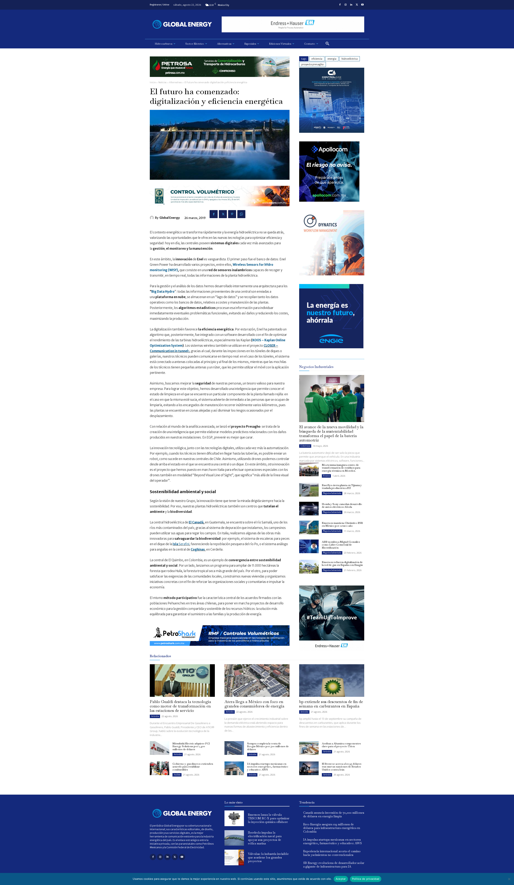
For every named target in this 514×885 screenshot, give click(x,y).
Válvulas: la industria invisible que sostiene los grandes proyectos (268, 857)
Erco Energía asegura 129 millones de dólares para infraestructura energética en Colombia (331, 827)
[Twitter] (357, 5)
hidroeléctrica (350, 58)
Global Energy (169, 218)
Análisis (177, 774)
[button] (327, 43)
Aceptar (341, 878)
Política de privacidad (365, 878)
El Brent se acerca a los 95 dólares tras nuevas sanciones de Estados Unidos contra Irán (341, 766)
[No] (509, 879)
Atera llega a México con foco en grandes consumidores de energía (254, 704)
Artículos (155, 716)
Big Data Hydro (162, 291)
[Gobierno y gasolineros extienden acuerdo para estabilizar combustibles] (159, 768)
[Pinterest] (232, 214)
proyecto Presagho (312, 64)
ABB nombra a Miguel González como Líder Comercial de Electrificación (341, 544)
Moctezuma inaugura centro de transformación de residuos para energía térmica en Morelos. (341, 467)
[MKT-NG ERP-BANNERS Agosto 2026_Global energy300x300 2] (331, 132)
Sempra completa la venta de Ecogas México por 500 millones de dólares (268, 746)
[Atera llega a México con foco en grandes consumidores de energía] (257, 680)
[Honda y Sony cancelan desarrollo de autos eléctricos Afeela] (309, 508)
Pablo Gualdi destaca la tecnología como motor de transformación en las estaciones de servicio (180, 706)
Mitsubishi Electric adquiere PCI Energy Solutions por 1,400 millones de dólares (191, 746)
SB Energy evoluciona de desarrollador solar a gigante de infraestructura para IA (333, 864)
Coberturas (305, 446)
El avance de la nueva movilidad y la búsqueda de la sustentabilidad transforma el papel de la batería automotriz (331, 433)
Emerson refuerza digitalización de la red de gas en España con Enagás (342, 563)
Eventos (326, 475)
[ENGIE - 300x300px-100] (331, 347)
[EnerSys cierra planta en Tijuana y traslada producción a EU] (309, 490)
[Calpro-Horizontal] (220, 209)
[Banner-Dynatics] (331, 274)
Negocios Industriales (332, 493)
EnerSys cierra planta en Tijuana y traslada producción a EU (342, 486)
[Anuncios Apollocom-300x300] (329, 200)
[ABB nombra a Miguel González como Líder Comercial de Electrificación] (309, 546)
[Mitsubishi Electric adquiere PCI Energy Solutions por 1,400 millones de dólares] (159, 748)
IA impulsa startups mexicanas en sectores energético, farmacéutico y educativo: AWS (267, 766)
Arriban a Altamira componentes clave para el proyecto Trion (341, 745)
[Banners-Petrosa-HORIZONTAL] (220, 80)
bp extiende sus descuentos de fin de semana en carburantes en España (331, 704)
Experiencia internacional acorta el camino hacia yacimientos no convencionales (332, 853)
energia (331, 58)
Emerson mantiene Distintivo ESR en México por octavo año (342, 524)
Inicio (153, 82)
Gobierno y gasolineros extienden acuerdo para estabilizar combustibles (192, 766)
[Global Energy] (152, 218)
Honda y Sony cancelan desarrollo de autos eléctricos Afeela (342, 505)
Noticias (162, 82)
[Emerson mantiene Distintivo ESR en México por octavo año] (309, 527)
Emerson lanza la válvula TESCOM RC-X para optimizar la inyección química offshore (268, 818)
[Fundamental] (293, 24)
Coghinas (198, 549)
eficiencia (316, 58)
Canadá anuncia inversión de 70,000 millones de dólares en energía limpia (333, 814)
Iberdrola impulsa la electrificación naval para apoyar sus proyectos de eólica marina (264, 838)
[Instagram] (345, 5)
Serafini (181, 544)
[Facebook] (340, 5)
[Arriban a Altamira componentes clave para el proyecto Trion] (309, 748)
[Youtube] (362, 5)
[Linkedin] (351, 5)
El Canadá (196, 522)
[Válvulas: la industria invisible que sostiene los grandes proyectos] (234, 857)
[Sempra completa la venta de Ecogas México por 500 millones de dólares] (234, 748)
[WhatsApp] (241, 214)
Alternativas (175, 82)
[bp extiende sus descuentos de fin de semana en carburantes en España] (331, 680)
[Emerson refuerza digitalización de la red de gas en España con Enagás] (309, 566)
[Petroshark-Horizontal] (220, 649)
